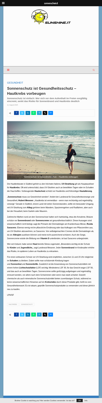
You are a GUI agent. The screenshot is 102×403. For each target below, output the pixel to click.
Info (85, 400)
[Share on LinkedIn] (28, 113)
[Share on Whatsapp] (33, 113)
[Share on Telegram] (39, 113)
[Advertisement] (51, 45)
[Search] (93, 70)
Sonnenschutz (27, 304)
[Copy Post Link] (45, 113)
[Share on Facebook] (16, 113)
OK (79, 401)
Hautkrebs (13, 304)
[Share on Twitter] (22, 113)
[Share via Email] (50, 113)
